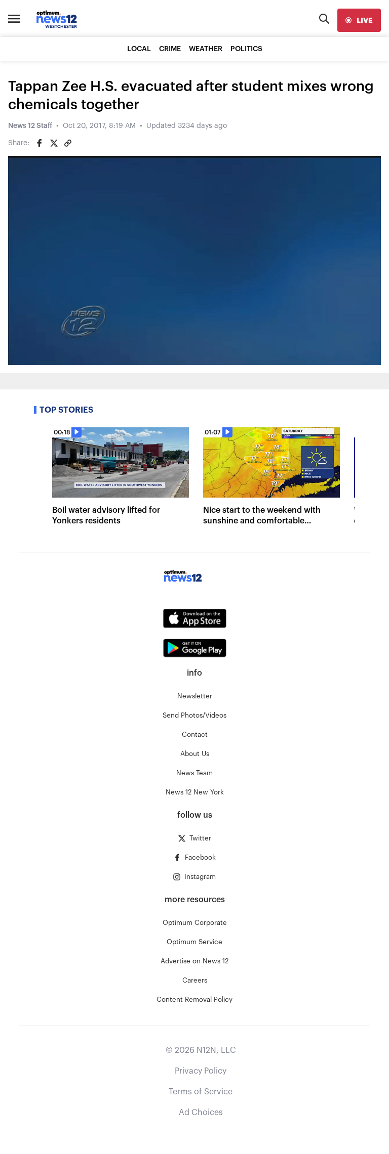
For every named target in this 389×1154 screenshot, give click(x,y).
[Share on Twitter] (54, 143)
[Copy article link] (68, 143)
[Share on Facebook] (39, 143)
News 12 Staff (30, 125)
